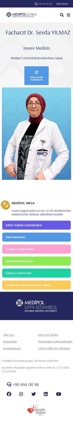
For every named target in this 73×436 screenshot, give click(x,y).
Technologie (10, 341)
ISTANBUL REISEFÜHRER (20, 249)
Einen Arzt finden (48, 335)
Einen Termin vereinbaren (36, 78)
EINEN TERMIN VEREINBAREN (24, 225)
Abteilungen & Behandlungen (55, 341)
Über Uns (8, 335)
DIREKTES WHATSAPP (18, 273)
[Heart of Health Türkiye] (36, 410)
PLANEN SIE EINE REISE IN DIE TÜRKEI (28, 285)
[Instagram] (21, 394)
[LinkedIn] (46, 394)
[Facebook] (9, 394)
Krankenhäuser (12, 348)
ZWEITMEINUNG (15, 237)
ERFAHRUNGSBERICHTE (20, 261)
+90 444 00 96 (45, 3)
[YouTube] (58, 394)
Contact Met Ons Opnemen (54, 348)
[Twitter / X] (33, 394)
